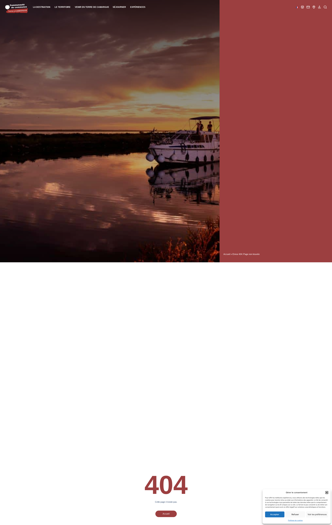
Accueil (226, 254)
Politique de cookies (295, 520)
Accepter (274, 514)
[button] (327, 492)
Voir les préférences (317, 514)
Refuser (295, 514)
